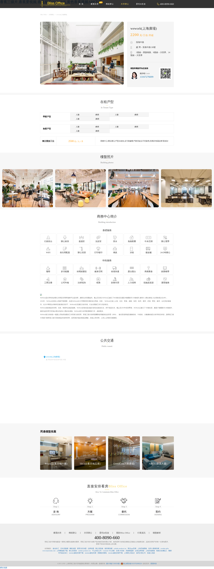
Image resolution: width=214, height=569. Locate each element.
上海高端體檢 (142, 548)
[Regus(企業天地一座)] (56, 453)
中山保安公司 (97, 551)
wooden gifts (164, 548)
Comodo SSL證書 (109, 551)
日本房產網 (64, 548)
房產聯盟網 (130, 551)
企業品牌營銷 (139, 551)
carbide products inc (120, 548)
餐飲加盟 (73, 548)
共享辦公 (125, 4)
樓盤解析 (157, 533)
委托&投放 (141, 4)
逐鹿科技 (153, 563)
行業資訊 (141, 533)
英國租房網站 (102, 553)
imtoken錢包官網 (90, 553)
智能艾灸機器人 (161, 551)
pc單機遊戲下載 (62, 551)
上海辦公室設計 (129, 553)
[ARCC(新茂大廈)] (158, 453)
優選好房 (95, 4)
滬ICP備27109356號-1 (113, 563)
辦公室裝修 (99, 548)
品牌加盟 (91, 548)
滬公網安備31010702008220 (132, 563)
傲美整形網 (108, 548)
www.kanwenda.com (49, 551)
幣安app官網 (132, 548)
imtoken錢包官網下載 (76, 553)
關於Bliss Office (123, 533)
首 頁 (81, 4)
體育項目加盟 (81, 548)
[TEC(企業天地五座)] (90, 453)
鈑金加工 (56, 548)
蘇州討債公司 (141, 553)
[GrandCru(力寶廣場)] (124, 453)
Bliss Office (43, 14)
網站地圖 (3, 568)
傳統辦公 (110, 4)
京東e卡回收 (120, 551)
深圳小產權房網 (153, 548)
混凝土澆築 (151, 553)
